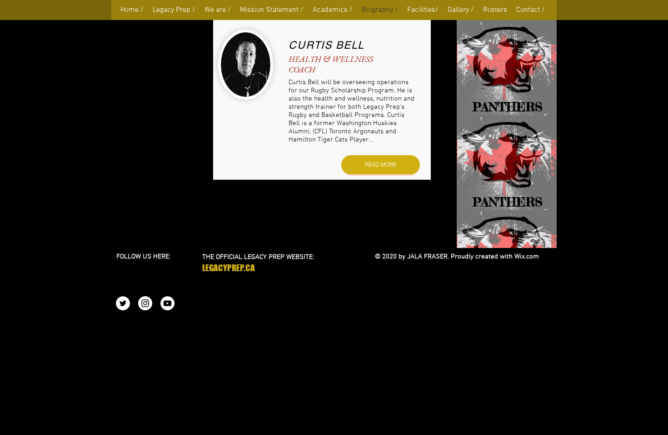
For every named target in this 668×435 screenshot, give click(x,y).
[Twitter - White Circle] (123, 303)
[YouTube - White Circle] (167, 303)
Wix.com (526, 257)
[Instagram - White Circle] (145, 303)
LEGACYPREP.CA (228, 268)
